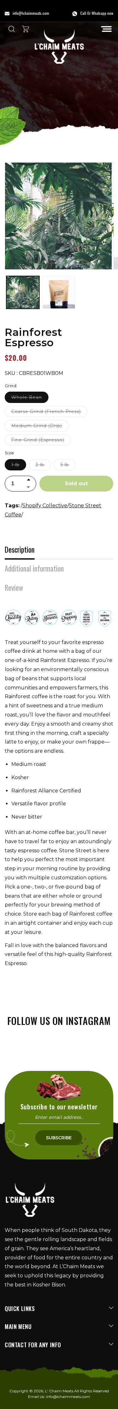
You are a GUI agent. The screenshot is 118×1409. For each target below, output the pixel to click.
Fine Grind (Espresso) (41, 441)
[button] (106, 29)
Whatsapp (99, 13)
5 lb (68, 466)
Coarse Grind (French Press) (49, 412)
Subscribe (59, 1138)
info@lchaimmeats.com (68, 1396)
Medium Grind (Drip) (40, 427)
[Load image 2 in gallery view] (59, 292)
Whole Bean (29, 398)
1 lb (18, 466)
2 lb (43, 466)
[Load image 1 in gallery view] (22, 292)
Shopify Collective (44, 506)
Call (83, 13)
